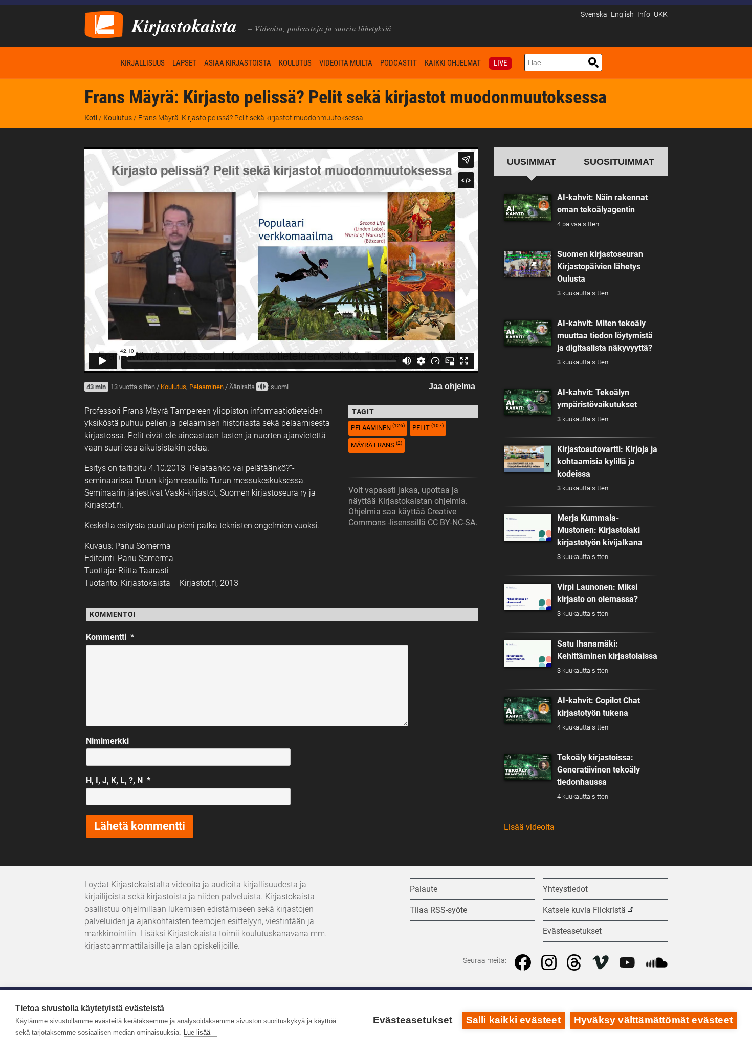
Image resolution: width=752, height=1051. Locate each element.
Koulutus (295, 63)
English (622, 14)
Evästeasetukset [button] (572, 931)
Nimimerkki (107, 741)
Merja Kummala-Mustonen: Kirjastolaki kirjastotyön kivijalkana (600, 530)
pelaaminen (378, 427)
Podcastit (398, 63)
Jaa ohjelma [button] (452, 386)
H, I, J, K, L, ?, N (118, 780)
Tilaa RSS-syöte (438, 910)
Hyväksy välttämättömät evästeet (653, 1020)
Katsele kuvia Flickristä (584, 910)
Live (500, 63)
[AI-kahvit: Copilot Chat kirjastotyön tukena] (527, 710)
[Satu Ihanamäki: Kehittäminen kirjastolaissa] (527, 653)
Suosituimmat (619, 161)
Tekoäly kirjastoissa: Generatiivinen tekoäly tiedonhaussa (598, 770)
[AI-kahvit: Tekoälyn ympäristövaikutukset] (527, 402)
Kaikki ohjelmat (453, 63)
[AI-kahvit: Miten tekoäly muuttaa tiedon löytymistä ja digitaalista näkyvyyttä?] (527, 333)
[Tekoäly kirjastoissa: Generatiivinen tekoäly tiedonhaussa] (527, 767)
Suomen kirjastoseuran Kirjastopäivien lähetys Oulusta (600, 266)
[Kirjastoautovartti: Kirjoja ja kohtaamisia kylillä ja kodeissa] (527, 458)
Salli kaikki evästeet (513, 1020)
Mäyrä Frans (376, 444)
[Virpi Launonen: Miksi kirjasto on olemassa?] (527, 597)
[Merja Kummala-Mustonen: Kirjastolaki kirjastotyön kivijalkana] (527, 527)
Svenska (594, 14)
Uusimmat (531, 161)
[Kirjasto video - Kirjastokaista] (103, 23)
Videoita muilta (345, 63)
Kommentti (110, 637)
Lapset (184, 63)
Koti (100, 62)
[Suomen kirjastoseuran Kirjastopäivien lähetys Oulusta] (527, 264)
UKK (661, 14)
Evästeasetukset (413, 1020)
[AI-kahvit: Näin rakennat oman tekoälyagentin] (527, 207)
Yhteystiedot (565, 889)
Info (643, 14)
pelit (428, 427)
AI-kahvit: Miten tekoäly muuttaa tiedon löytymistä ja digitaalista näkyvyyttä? (605, 335)
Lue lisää (197, 1032)
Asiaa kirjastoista (237, 63)
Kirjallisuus (143, 63)
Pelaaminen (206, 387)
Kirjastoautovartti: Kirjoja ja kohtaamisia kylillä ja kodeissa (607, 461)
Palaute (423, 889)
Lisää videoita (529, 827)
